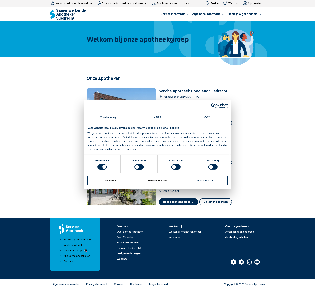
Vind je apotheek (73, 245)
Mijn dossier (254, 3)
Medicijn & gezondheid (242, 14)
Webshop (233, 3)
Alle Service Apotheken (77, 256)
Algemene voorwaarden (65, 284)
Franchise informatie (128, 242)
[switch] (139, 167)
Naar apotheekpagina (176, 202)
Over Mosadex (125, 237)
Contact (68, 261)
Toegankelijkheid (158, 284)
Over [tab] (207, 116)
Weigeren (110, 180)
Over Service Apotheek (130, 231)
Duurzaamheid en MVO (129, 248)
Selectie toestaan (158, 180)
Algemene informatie (206, 14)
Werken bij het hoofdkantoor (185, 231)
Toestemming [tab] (108, 117)
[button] (175, 14)
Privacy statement (96, 284)
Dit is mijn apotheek (216, 202)
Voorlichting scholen (236, 237)
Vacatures (174, 237)
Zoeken (215, 3)
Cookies (118, 284)
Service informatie (173, 14)
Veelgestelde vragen (129, 253)
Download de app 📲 (75, 250)
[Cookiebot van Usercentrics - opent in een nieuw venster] (213, 105)
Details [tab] (158, 116)
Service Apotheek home (77, 239)
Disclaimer (136, 284)
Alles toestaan (204, 180)
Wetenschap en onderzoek (240, 231)
